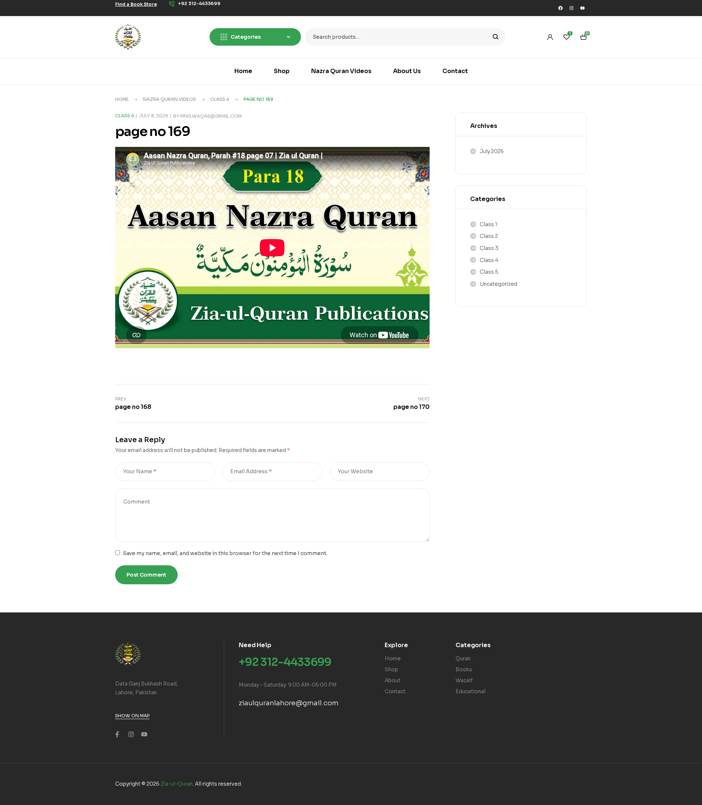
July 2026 (492, 151)
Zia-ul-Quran (177, 784)
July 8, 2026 (153, 115)
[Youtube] (582, 8)
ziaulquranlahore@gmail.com (289, 703)
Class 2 (489, 236)
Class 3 (489, 248)
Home (122, 99)
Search (496, 37)
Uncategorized (498, 284)
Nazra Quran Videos (169, 99)
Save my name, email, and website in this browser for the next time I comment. (225, 553)
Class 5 (489, 272)
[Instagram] (571, 8)
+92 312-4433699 (285, 662)
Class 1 (488, 224)
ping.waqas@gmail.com (211, 116)
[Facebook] (560, 8)
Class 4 (219, 99)
